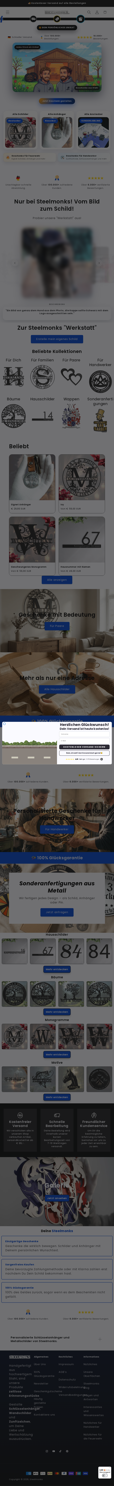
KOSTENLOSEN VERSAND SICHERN (84, 746)
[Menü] (109, 1468)
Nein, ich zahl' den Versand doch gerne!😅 (84, 753)
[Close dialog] (4, 724)
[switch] (105, 1475)
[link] (84, 759)
